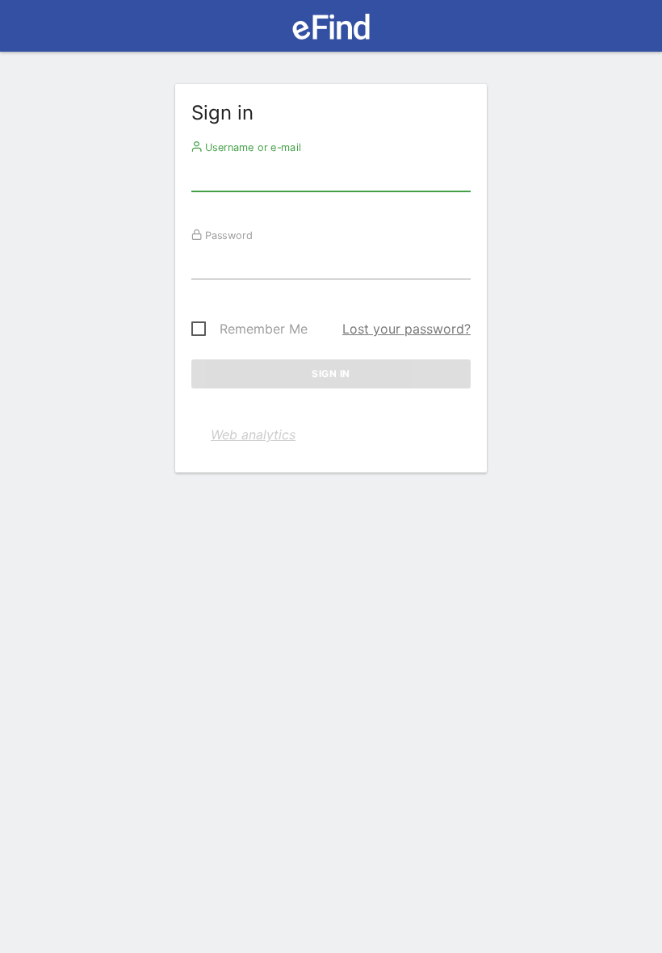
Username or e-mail (251, 147)
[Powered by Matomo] (330, 30)
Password (227, 235)
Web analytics (253, 434)
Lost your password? (406, 329)
